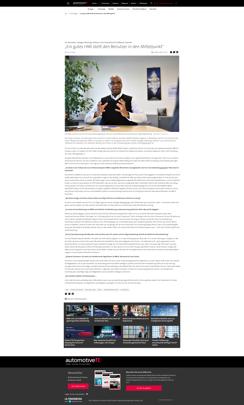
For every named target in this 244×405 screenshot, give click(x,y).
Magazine (125, 3)
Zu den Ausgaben (144, 388)
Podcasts (115, 3)
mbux (100, 290)
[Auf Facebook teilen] (171, 52)
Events (94, 3)
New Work (153, 9)
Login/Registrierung (165, 3)
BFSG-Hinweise (112, 400)
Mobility (111, 9)
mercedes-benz (90, 290)
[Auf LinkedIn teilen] (177, 52)
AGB (90, 400)
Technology (101, 9)
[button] (68, 335)
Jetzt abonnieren (78, 386)
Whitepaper (143, 3)
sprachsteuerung (77, 290)
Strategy (90, 9)
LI (87, 394)
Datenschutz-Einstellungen (125, 400)
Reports (133, 3)
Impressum (103, 400)
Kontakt (136, 400)
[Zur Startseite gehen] (80, 3)
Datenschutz (96, 400)
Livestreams (105, 3)
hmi (67, 290)
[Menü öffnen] (68, 3)
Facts (141, 400)
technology (124, 290)
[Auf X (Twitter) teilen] (174, 52)
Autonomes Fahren (123, 9)
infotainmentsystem (111, 290)
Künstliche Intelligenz (139, 9)
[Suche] (151, 3)
